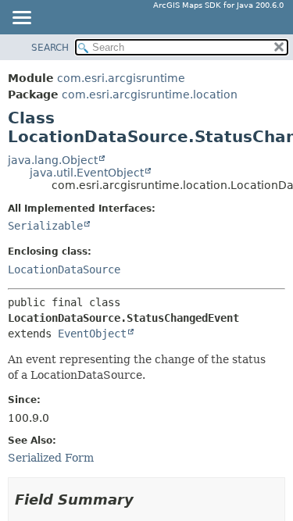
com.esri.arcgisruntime (121, 78)
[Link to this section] (144, 499)
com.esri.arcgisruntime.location (150, 94)
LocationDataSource (64, 269)
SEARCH (50, 47)
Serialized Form (51, 457)
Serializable (45, 225)
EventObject (92, 333)
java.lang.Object (53, 160)
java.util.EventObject (87, 172)
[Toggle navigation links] (21, 19)
